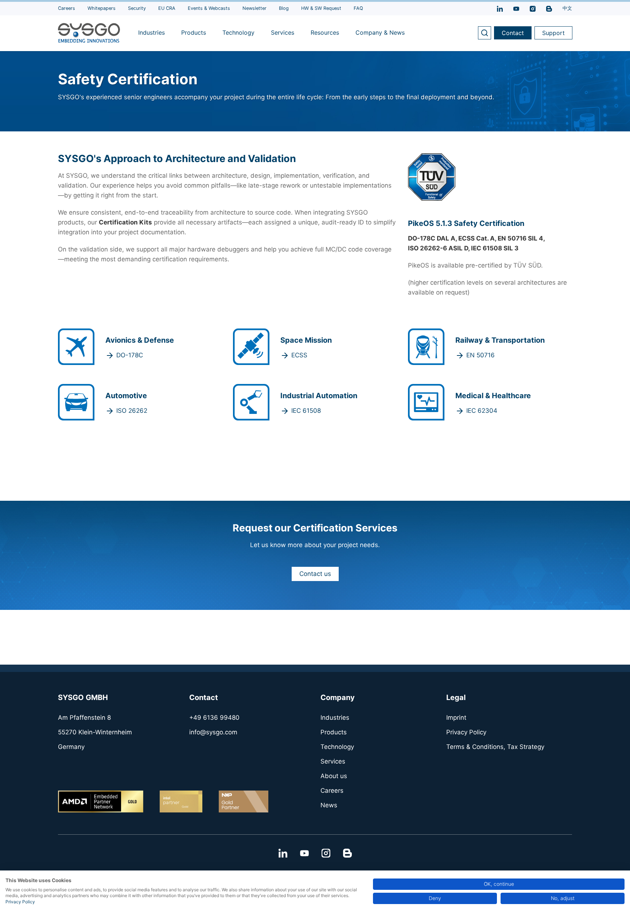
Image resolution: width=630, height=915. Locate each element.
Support (553, 32)
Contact (513, 32)
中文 (567, 8)
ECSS (299, 355)
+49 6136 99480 (214, 717)
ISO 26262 (131, 410)
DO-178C (129, 355)
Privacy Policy (20, 901)
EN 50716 (480, 355)
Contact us (315, 573)
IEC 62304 (481, 410)
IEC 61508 (306, 410)
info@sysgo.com (213, 732)
